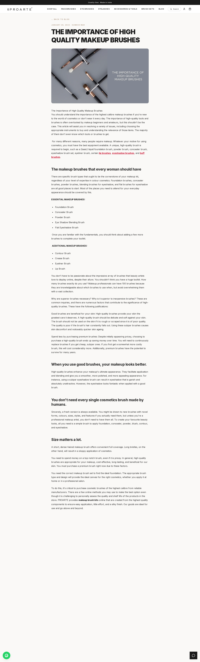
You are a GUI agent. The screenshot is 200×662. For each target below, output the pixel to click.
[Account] (184, 9)
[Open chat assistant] (193, 655)
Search (176, 9)
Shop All (52, 9)
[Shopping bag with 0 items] (190, 9)
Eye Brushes (87, 9)
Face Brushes (68, 9)
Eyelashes (104, 9)
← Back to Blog (60, 19)
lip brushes (105, 153)
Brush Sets (147, 9)
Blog (161, 9)
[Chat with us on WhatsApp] (6, 655)
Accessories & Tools (125, 9)
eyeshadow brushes (123, 153)
